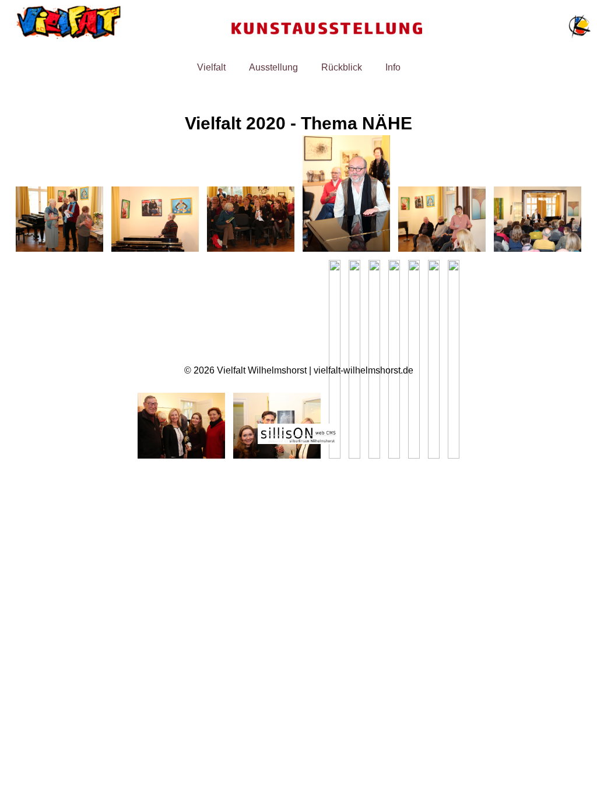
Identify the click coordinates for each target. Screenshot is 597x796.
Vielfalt (211, 67)
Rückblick (341, 67)
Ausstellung (273, 67)
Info (393, 67)
